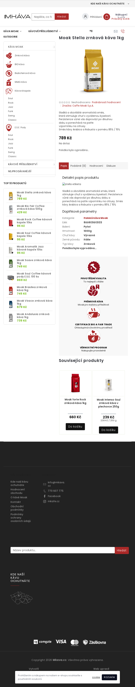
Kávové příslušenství (22, 164)
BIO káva (19, 64)
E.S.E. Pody (20, 127)
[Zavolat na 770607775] (126, 31)
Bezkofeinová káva (24, 73)
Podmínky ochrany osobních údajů (21, 518)
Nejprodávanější (19, 171)
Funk (10, 111)
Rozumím (109, 677)
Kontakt (16, 502)
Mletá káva (20, 81)
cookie (96, 677)
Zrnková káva (22, 55)
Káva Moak (15, 47)
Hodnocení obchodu (18, 491)
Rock (10, 102)
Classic (12, 119)
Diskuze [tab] (111, 166)
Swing (11, 115)
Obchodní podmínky (17, 508)
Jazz (10, 106)
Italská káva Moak (96, 218)
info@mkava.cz (56, 484)
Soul (10, 98)
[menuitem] (12, 31)
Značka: (78, 105)
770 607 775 (55, 491)
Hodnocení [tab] (96, 166)
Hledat (61, 16)
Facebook (54, 496)
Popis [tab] (64, 166)
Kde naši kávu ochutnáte (108, 3)
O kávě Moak (19, 497)
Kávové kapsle (22, 90)
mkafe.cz (53, 501)
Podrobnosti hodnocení (106, 102)
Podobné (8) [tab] (78, 166)
